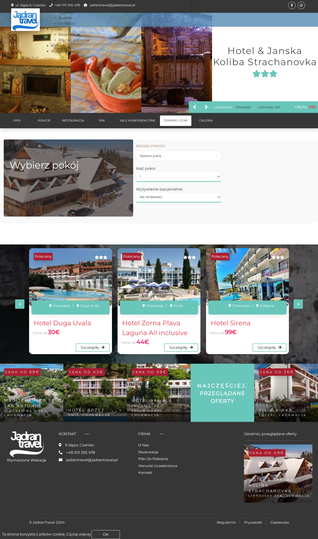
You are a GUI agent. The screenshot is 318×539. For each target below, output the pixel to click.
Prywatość (253, 522)
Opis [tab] (16, 120)
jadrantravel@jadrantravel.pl (92, 460)
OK (105, 534)
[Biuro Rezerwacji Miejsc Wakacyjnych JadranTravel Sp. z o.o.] (25, 19)
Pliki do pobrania (153, 459)
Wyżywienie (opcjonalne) (159, 189)
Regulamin (226, 522)
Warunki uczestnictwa (157, 466)
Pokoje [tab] (44, 120)
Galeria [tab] (206, 120)
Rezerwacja (148, 452)
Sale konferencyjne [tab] (138, 120)
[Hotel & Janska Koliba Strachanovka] (41, 63)
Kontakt (145, 472)
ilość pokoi (146, 168)
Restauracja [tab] (73, 120)
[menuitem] (78, 6)
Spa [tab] (102, 120)
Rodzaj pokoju (150, 146)
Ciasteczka (279, 522)
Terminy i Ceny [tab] (175, 120)
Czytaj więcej (78, 534)
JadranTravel (44, 522)
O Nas (143, 445)
